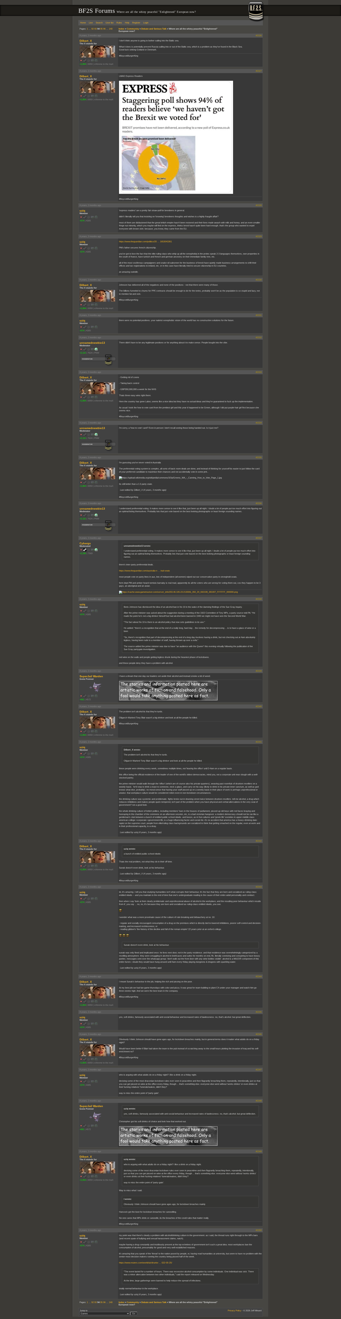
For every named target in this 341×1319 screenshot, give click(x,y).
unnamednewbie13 (92, 342)
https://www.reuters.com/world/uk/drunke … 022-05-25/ (145, 1262)
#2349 (259, 1151)
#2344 (259, 976)
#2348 (259, 1101)
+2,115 (83, 353)
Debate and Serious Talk (153, 29)
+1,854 (83, 64)
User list (109, 22)
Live (91, 22)
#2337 (259, 538)
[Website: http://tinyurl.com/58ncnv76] (96, 350)
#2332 (259, 337)
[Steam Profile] (84, 550)
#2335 (259, 457)
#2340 (259, 706)
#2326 (259, 35)
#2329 (259, 236)
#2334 (259, 423)
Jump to (83, 1310)
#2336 (259, 503)
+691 (82, 699)
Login (145, 22)
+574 (82, 220)
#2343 (259, 887)
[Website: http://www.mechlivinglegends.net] (96, 550)
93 (95, 29)
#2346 (259, 1034)
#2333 (259, 372)
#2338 (259, 599)
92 (92, 29)
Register (136, 22)
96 (104, 29)
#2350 (259, 1230)
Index (121, 29)
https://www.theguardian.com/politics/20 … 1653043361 (145, 241)
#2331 (259, 315)
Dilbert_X (86, 40)
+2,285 (83, 553)
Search (99, 22)
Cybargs (85, 543)
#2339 (259, 671)
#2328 (259, 205)
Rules (119, 22)
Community (133, 29)
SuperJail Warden (91, 676)
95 (101, 29)
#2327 (259, 71)
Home (83, 22)
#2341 (259, 742)
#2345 (259, 1012)
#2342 (259, 841)
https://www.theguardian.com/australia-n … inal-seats (144, 570)
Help (127, 22)
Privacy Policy (234, 1310)
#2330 (259, 280)
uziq (82, 210)
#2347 (259, 1069)
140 (110, 29)
